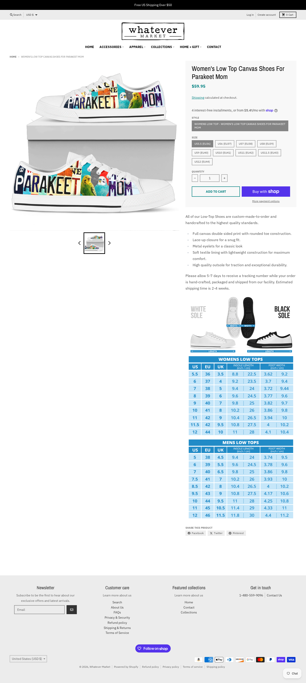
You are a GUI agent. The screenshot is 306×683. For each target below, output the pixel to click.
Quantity (198, 171)
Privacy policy (171, 666)
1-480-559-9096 (251, 595)
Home (13, 56)
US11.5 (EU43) (269, 152)
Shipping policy (216, 666)
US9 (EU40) (201, 152)
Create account (267, 14)
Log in (250, 14)
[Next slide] (109, 243)
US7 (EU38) (246, 143)
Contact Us (274, 595)
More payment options (266, 201)
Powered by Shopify (126, 666)
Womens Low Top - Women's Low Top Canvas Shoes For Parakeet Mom (239, 125)
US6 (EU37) (225, 143)
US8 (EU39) (267, 143)
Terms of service (193, 666)
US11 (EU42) (246, 152)
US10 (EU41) (223, 152)
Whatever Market (100, 666)
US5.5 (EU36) (202, 143)
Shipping (198, 98)
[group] (94, 243)
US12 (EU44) (202, 161)
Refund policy (150, 666)
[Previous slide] (79, 243)
